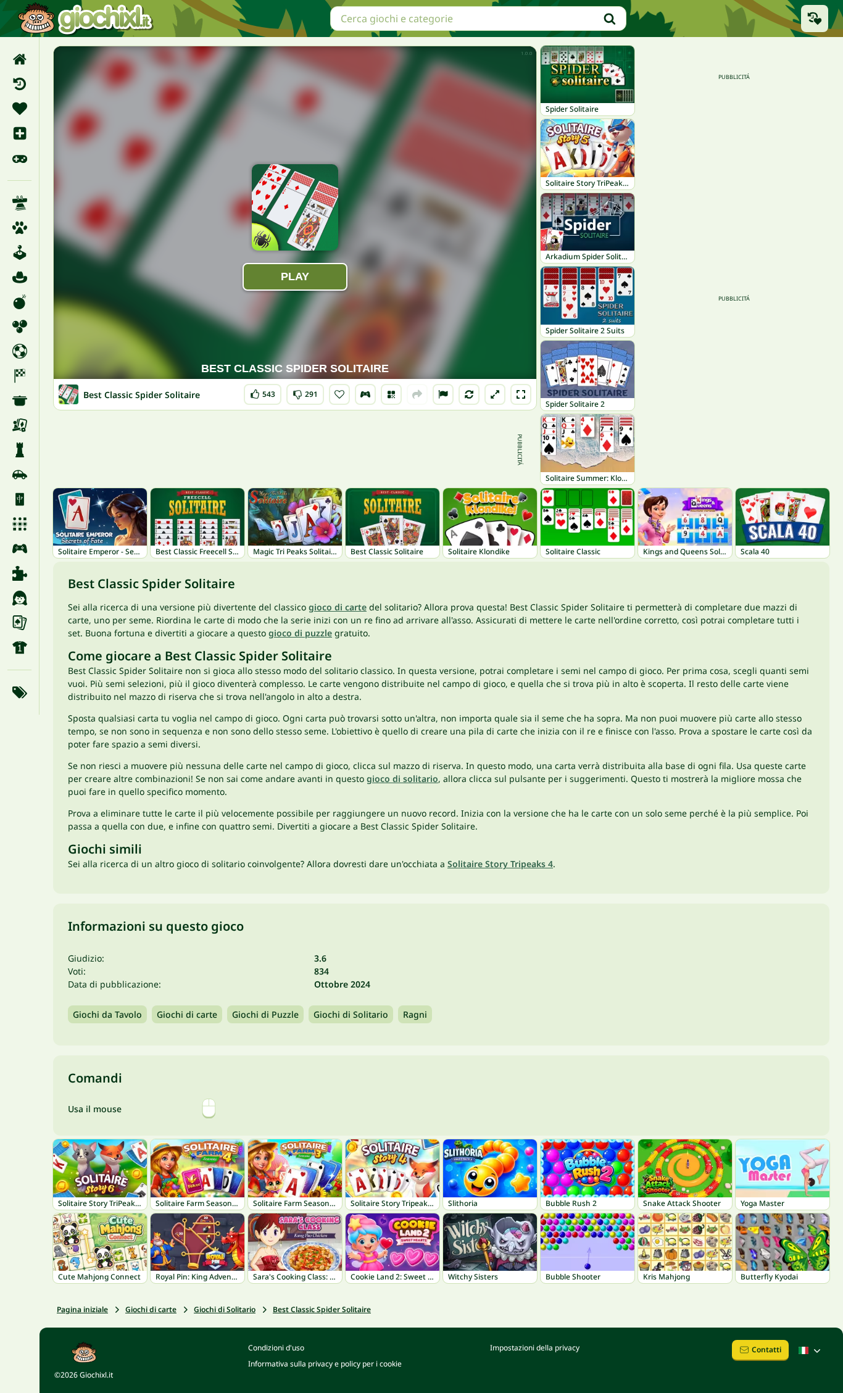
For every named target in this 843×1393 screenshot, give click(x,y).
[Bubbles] (19, 326)
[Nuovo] (19, 133)
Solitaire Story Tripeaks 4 (500, 864)
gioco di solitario (402, 778)
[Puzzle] (19, 573)
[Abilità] (19, 203)
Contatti (766, 1349)
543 (262, 391)
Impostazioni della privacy (534, 1347)
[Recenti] (19, 84)
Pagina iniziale (82, 1309)
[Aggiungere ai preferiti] (339, 394)
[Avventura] (19, 277)
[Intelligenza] (19, 450)
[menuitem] (19, 59)
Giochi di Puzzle (265, 1014)
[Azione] (19, 301)
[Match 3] (19, 524)
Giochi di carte (187, 1014)
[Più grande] (494, 394)
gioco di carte (338, 607)
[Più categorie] (19, 692)
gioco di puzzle (300, 633)
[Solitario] (19, 622)
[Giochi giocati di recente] (814, 18)
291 (305, 391)
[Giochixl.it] (85, 18)
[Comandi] (365, 394)
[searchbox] (478, 18)
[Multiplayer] (19, 548)
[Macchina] (19, 474)
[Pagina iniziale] (19, 59)
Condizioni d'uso (276, 1347)
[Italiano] (811, 1350)
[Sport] (19, 647)
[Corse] (19, 376)
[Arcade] (19, 252)
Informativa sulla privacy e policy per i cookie (325, 1363)
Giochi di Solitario (351, 1014)
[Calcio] (19, 351)
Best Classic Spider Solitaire (322, 1309)
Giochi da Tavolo (107, 1014)
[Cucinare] (19, 400)
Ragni (415, 1014)
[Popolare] (19, 158)
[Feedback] (443, 394)
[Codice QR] (391, 394)
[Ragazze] (19, 598)
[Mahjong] (19, 499)
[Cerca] (610, 18)
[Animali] (19, 227)
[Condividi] (417, 394)
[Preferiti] (19, 108)
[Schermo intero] (520, 394)
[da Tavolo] (19, 425)
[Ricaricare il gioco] (469, 394)
